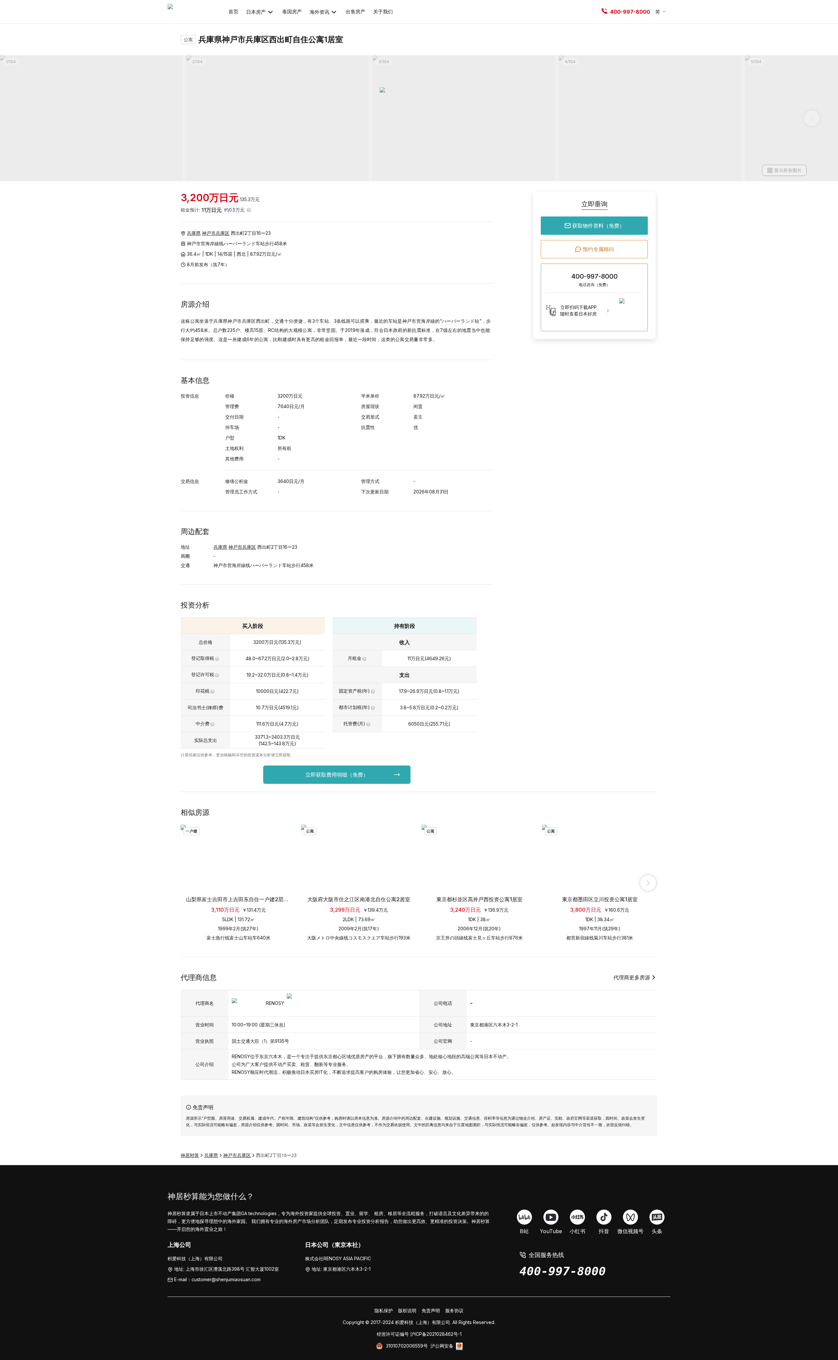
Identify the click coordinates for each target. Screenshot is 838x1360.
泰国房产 (292, 12)
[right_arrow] (648, 883)
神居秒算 (190, 1155)
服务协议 (454, 1310)
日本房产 (256, 12)
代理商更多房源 (631, 977)
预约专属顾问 (598, 249)
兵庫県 (194, 233)
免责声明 (431, 1310)
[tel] (604, 12)
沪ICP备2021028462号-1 (436, 1334)
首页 (233, 12)
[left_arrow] (190, 883)
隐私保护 (383, 1310)
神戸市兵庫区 (215, 233)
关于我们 (383, 12)
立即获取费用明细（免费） (336, 774)
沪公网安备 (441, 1346)
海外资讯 (319, 12)
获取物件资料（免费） (598, 225)
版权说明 (407, 1310)
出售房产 (355, 12)
